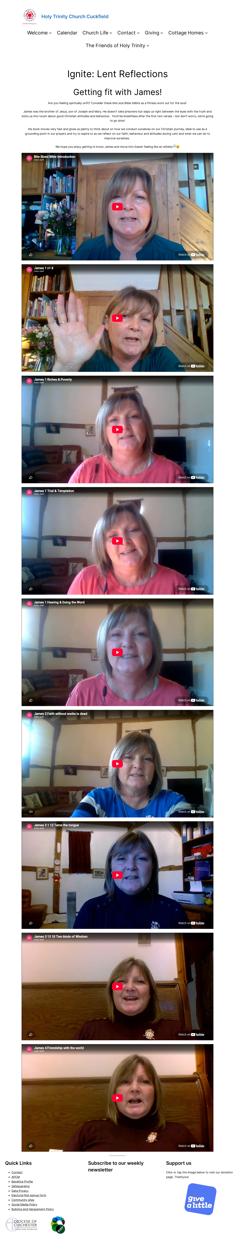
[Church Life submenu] (110, 32)
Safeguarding (21, 1186)
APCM (16, 1177)
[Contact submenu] (138, 32)
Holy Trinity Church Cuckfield (75, 16)
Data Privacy (20, 1190)
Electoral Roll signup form (29, 1195)
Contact (17, 1172)
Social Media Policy (24, 1204)
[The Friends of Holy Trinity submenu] (147, 45)
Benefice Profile (22, 1181)
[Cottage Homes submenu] (206, 32)
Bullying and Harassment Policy (33, 1209)
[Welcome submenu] (50, 32)
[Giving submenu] (161, 32)
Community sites (23, 1200)
